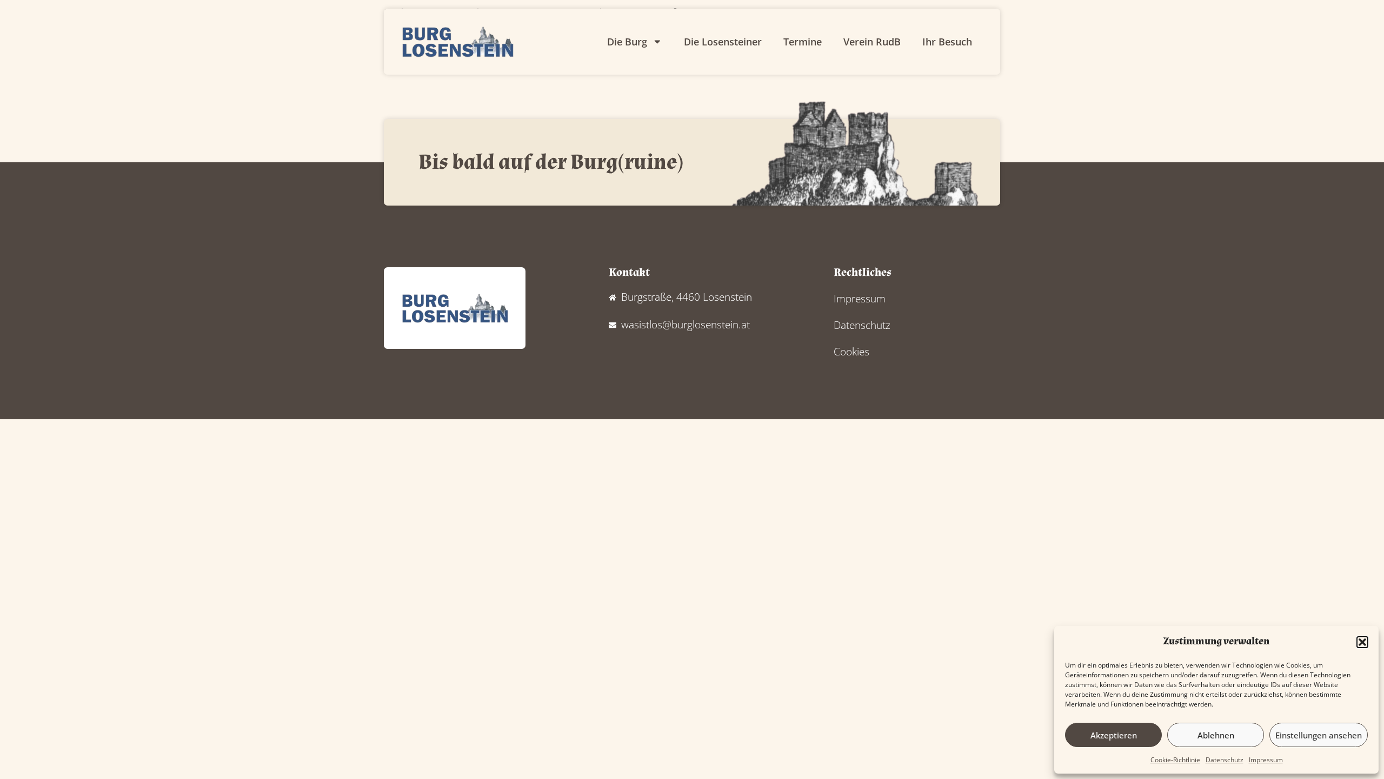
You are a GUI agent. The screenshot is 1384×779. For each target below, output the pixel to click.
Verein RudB (872, 41)
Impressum (1266, 759)
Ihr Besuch (947, 41)
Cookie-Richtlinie (1175, 759)
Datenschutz (1224, 759)
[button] (1362, 642)
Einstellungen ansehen (1318, 735)
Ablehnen (1215, 735)
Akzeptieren (1113, 735)
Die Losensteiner (723, 41)
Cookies (851, 351)
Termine (802, 41)
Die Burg (627, 41)
